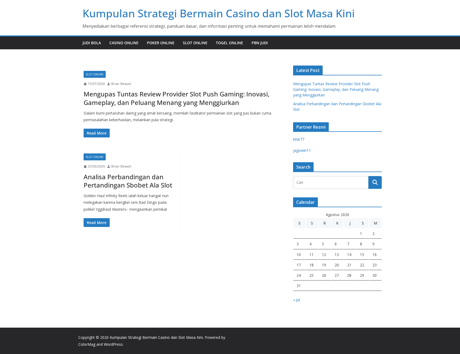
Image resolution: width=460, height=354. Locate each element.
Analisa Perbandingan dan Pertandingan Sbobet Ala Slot (128, 180)
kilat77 (298, 139)
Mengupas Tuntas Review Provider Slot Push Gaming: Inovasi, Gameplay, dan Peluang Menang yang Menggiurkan (176, 98)
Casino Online (123, 42)
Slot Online (195, 42)
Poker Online (160, 42)
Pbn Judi (260, 42)
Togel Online (229, 42)
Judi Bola (92, 42)
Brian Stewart (121, 84)
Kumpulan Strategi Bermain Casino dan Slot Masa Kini (219, 13)
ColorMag (86, 344)
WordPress (113, 344)
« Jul (296, 299)
